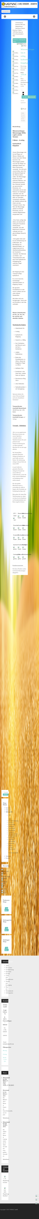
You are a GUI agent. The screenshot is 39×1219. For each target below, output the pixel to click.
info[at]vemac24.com (8, 1044)
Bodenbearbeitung (24, 513)
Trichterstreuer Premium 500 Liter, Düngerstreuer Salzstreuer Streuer (20, 25)
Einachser (15, 525)
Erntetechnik (19, 525)
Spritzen (15, 544)
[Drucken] (23, 44)
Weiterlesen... (6, 1118)
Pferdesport (19, 535)
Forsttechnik (24, 535)
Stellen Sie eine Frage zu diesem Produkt (23, 116)
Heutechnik (19, 513)
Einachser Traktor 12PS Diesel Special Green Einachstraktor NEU (18, 32)
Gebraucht (19, 554)
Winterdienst (24, 525)
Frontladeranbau (19, 544)
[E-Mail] (23, 45)
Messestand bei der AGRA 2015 (6, 1124)
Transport (24, 544)
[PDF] (19, 44)
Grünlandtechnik (24, 554)
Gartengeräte (15, 554)
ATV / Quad (15, 514)
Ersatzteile (15, 535)
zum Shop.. (6, 909)
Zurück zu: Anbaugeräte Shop (19, 40)
